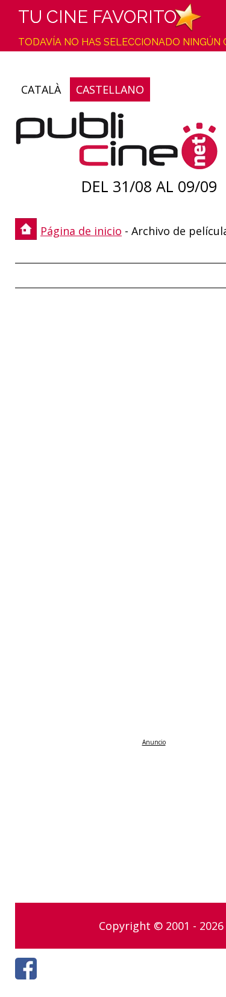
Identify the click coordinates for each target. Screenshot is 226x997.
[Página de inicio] (116, 143)
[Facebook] (29, 982)
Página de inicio (81, 231)
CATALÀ (41, 89)
